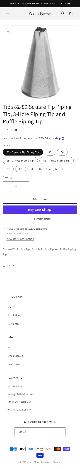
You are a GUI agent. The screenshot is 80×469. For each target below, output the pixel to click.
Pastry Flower (34, 462)
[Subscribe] (61, 431)
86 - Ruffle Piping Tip (56, 160)
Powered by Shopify (50, 462)
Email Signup (15, 315)
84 (62, 152)
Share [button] (10, 265)
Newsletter (14, 323)
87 (8, 169)
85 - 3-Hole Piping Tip (20, 160)
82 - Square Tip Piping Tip (23, 152)
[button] (7, 13)
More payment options (40, 218)
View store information (20, 238)
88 (20, 169)
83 (50, 152)
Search (11, 307)
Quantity (7, 177)
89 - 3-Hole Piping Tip (45, 169)
